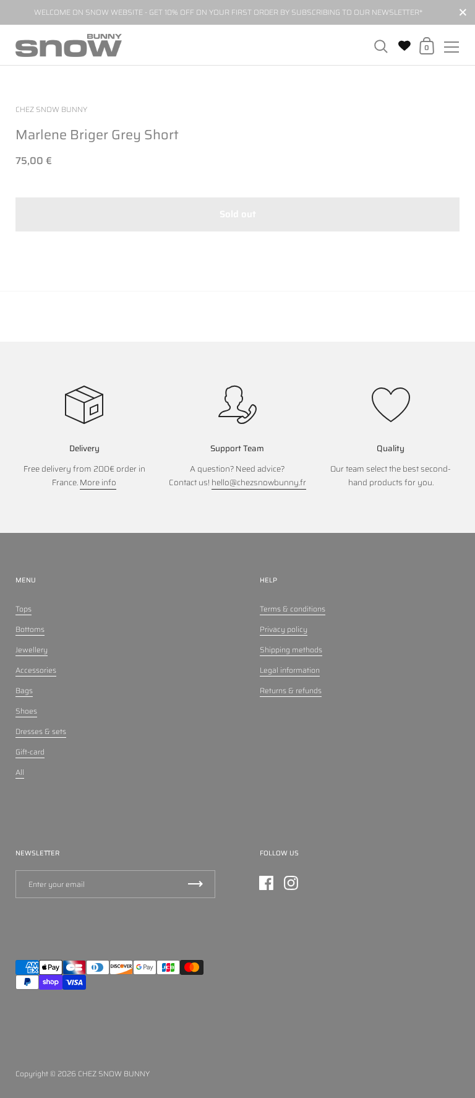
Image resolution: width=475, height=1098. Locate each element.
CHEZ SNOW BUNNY (114, 1073)
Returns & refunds (291, 690)
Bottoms (30, 629)
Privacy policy (283, 629)
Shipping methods (291, 649)
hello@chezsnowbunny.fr (259, 482)
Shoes (26, 711)
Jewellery (31, 649)
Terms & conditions (292, 609)
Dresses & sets (40, 731)
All (19, 772)
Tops (23, 609)
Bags (24, 690)
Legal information (290, 670)
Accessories (35, 670)
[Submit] (195, 884)
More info (98, 482)
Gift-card (30, 752)
